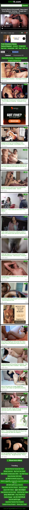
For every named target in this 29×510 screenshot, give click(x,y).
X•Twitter (8, 52)
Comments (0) (18, 55)
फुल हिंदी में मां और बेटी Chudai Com (14, 478)
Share (2, 52)
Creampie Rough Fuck (21, 58)
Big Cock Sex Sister (19, 471)
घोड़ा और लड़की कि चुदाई (14, 499)
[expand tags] (27, 48)
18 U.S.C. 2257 (21, 508)
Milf (17, 48)
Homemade (11, 48)
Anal (20, 48)
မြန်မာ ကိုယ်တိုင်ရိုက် (20, 489)
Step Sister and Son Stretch (10, 487)
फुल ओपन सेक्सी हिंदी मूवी (19, 497)
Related (8, 55)
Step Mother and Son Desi (8, 492)
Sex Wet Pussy (24, 474)
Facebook (15, 52)
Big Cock (3, 48)
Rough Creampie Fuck (14, 60)
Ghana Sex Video (22, 504)
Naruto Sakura (23, 487)
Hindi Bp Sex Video (22, 492)
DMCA (14, 508)
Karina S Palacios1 (6, 46)
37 (27, 32)
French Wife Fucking (7, 58)
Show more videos (15, 460)
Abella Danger (8, 497)
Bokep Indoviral (8, 471)
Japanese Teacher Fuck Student (14, 502)
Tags (9, 508)
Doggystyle (22, 46)
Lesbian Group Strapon (9, 504)
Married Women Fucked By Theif (14, 469)
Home (5, 508)
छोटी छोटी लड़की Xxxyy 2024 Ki (14, 485)
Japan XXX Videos (8, 489)
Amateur (15, 46)
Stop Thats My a (20, 494)
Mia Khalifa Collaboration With (9, 474)
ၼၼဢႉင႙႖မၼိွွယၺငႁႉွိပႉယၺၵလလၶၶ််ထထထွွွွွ (14, 481)
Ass (24, 48)
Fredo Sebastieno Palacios (9, 44)
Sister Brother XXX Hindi (14, 476)
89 (22, 32)
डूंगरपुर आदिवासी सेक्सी (9, 494)
